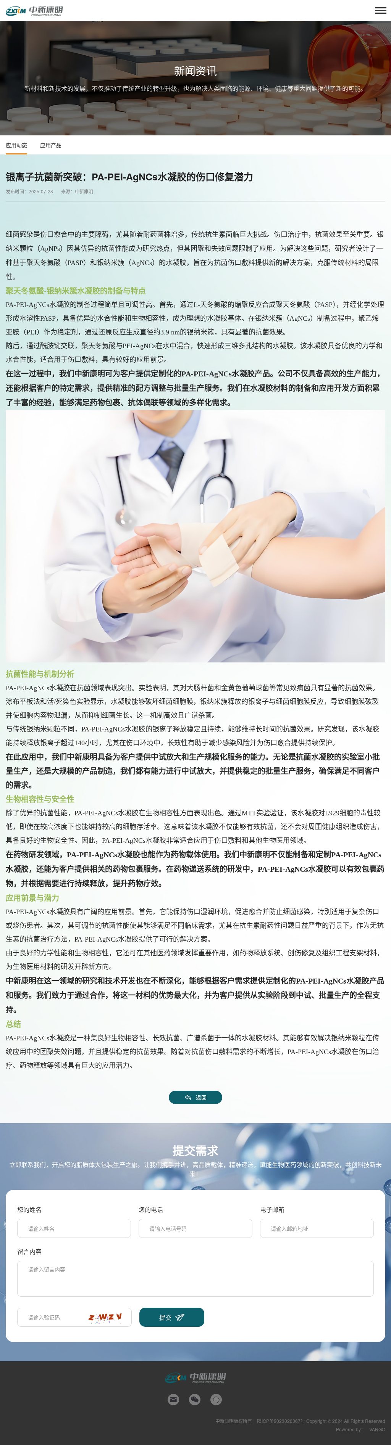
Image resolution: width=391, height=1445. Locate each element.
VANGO (377, 1429)
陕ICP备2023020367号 (281, 1421)
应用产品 (50, 145)
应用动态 (16, 145)
